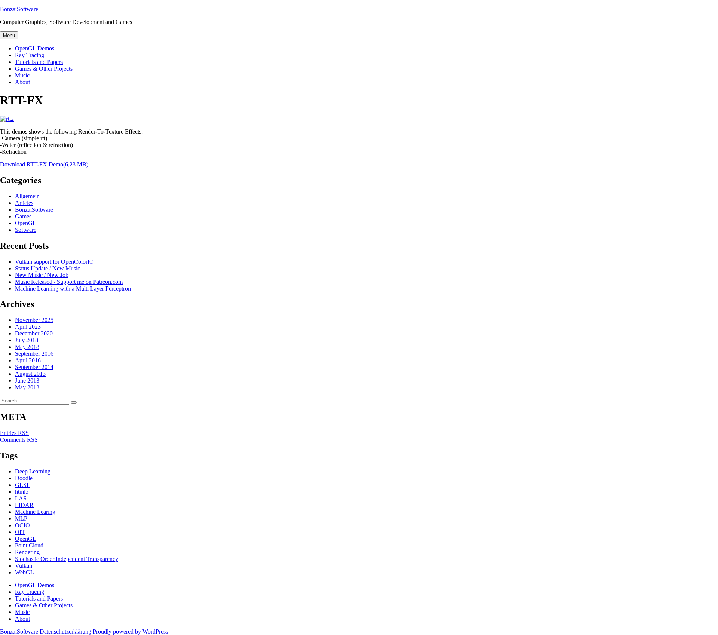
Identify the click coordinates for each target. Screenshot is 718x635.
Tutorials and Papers (39, 62)
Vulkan (23, 565)
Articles (24, 203)
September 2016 (34, 353)
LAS (21, 498)
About (22, 82)
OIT (20, 532)
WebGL (24, 572)
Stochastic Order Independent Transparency (66, 559)
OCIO (22, 525)
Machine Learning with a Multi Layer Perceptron (73, 288)
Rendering (27, 552)
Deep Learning (32, 471)
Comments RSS (19, 439)
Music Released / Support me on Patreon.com (69, 282)
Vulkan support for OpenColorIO (54, 261)
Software (25, 230)
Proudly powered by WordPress (130, 631)
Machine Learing (35, 512)
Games (23, 216)
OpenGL (25, 223)
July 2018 (26, 340)
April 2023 (28, 326)
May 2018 (27, 347)
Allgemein (27, 196)
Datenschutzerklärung (65, 631)
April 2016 (28, 360)
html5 (21, 491)
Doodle (24, 478)
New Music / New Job (41, 275)
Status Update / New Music (47, 268)
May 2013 (27, 387)
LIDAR (24, 505)
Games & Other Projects (44, 68)
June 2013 (27, 380)
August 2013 (30, 374)
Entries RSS (14, 433)
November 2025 (34, 320)
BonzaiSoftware (19, 9)
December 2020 (34, 333)
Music (22, 75)
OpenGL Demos (34, 48)
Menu (9, 35)
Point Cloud (29, 545)
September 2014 (34, 367)
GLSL (22, 485)
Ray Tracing (29, 55)
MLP (21, 518)
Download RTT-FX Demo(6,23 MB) (44, 164)
